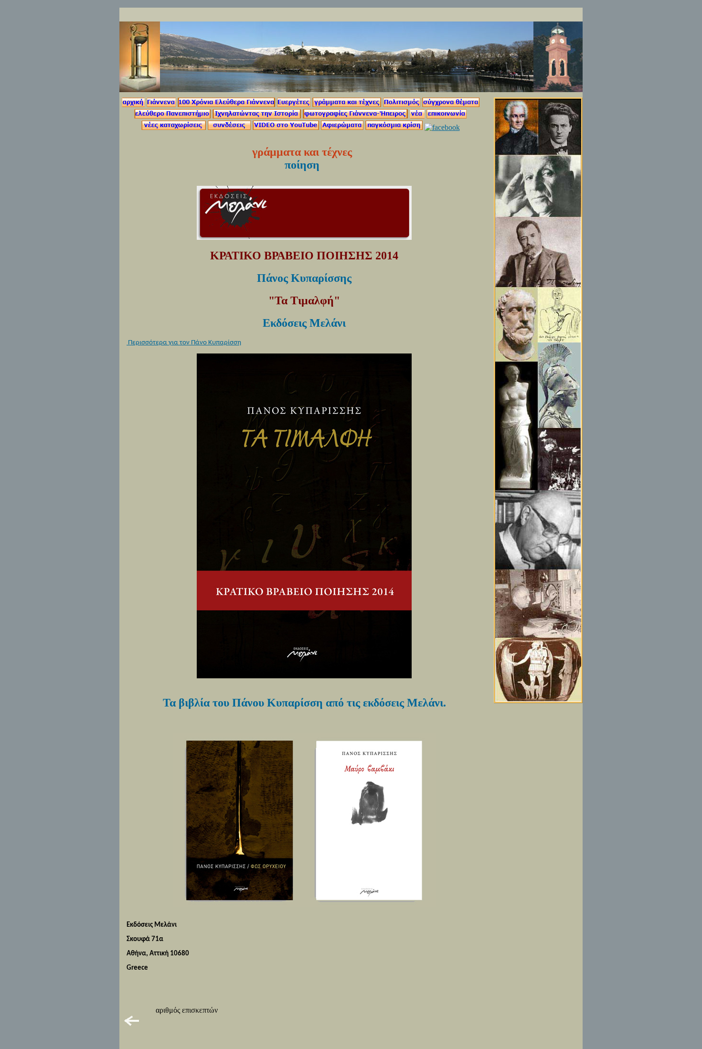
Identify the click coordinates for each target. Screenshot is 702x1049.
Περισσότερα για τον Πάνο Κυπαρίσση (184, 342)
